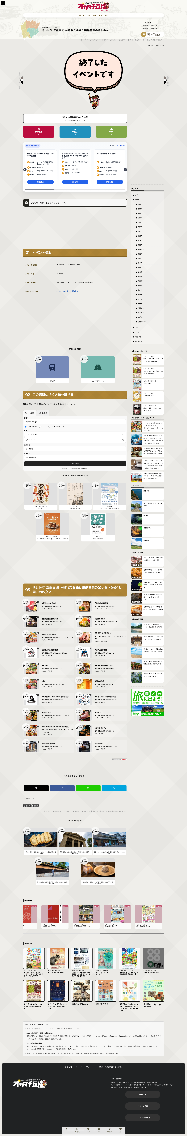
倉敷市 (28, 806)
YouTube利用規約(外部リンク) (109, 1066)
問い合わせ (143, 1094)
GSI (61, 1036)
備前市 (140, 245)
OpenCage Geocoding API (120, 1036)
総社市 (140, 231)
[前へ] (25, 169)
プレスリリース (140, 341)
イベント (82, 15)
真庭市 (140, 258)
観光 (100, 15)
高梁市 (140, 236)
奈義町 (140, 303)
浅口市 (140, 267)
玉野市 (140, 218)
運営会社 (68, 1066)
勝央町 (140, 299)
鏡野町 (140, 294)
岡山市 (140, 204)
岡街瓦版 (30, 1083)
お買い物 (138, 337)
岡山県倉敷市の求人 (32, 146)
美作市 (140, 263)
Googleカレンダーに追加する (67, 291)
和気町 (140, 272)
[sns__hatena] (114, 788)
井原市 (140, 227)
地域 (94, 15)
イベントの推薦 (142, 1106)
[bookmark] (143, 34)
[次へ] (125, 169)
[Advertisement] (75, 229)
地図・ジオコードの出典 (156, 45)
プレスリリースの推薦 (142, 1118)
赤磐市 (140, 254)
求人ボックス (121, 146)
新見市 (140, 240)
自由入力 (44, 427)
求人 (88, 15)
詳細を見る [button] (40, 182)
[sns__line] (88, 788)
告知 (106, 15)
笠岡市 (140, 222)
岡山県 (36, 806)
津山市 (140, 213)
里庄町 (140, 281)
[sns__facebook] (62, 788)
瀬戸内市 (141, 249)
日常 (136, 328)
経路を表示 (75, 463)
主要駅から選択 (32, 427)
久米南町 (141, 313)
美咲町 (140, 317)
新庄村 (140, 290)
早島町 (140, 276)
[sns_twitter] (36, 788)
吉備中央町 (142, 322)
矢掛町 (140, 285)
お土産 (137, 332)
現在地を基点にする (57, 427)
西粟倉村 (141, 308)
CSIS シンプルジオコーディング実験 (77, 1036)
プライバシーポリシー (84, 1066)
